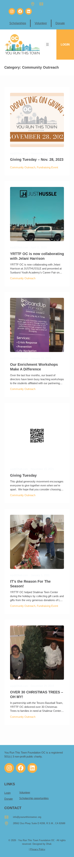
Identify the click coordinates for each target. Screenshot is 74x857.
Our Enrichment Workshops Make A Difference (34, 366)
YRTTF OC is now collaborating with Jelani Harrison (37, 256)
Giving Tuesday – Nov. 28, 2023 (36, 159)
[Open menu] (47, 44)
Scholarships (17, 23)
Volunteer (41, 23)
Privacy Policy (37, 849)
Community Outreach (22, 167)
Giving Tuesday (23, 475)
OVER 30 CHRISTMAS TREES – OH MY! (36, 694)
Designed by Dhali (42, 844)
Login (7, 792)
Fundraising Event (47, 167)
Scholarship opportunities (34, 798)
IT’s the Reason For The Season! (30, 583)
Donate (60, 23)
